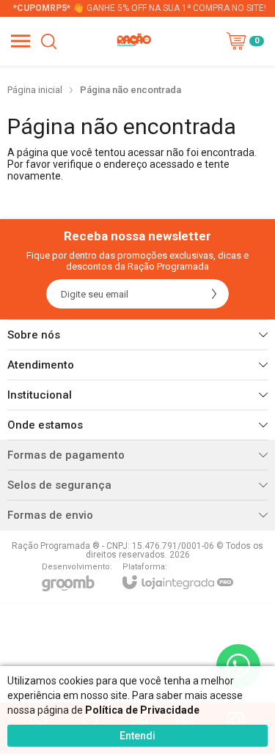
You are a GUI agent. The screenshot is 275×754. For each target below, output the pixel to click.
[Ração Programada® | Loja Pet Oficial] (133, 41)
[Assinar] (214, 293)
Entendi (137, 736)
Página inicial (34, 89)
